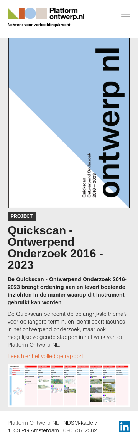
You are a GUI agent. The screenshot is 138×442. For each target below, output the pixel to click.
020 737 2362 (80, 430)
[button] (122, 17)
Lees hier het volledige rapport (45, 356)
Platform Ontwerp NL (33, 422)
